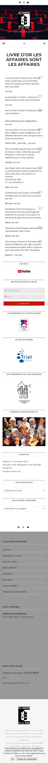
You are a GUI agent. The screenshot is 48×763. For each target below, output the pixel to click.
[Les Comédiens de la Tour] (24, 20)
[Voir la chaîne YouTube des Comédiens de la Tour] (24, 271)
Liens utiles (7, 579)
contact (27, 683)
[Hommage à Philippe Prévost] (24, 431)
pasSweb (9, 737)
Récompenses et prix (12, 555)
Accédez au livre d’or (12, 471)
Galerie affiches (9, 567)
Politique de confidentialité (14, 591)
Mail (4, 678)
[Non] (45, 754)
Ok (13, 759)
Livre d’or (7, 549)
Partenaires (8, 573)
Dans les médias (10, 561)
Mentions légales (10, 585)
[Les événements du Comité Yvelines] (24, 325)
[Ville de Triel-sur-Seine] (24, 355)
